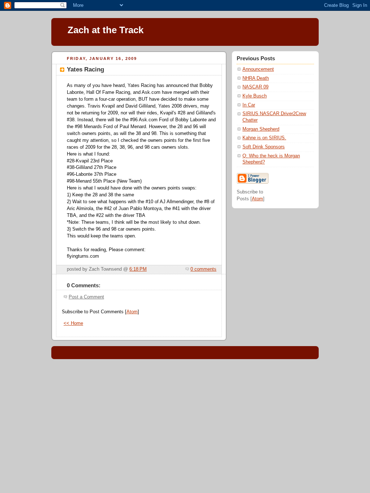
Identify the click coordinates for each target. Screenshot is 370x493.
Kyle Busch (254, 96)
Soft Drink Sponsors (263, 146)
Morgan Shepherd (260, 129)
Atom (132, 311)
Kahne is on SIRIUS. (264, 137)
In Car (248, 105)
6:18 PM (138, 269)
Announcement (258, 69)
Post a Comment (86, 297)
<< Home (73, 323)
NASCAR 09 (255, 87)
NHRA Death (255, 78)
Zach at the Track (105, 30)
